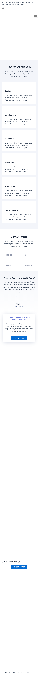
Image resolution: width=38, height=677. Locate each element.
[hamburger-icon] (36, 16)
